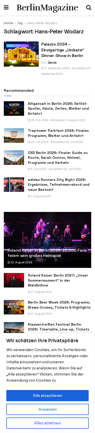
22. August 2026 (21, 262)
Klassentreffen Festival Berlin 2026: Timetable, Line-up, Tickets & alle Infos (58, 329)
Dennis (52, 62)
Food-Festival (18, 46)
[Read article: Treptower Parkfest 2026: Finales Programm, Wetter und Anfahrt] (14, 135)
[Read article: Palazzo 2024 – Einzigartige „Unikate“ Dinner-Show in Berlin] (21, 54)
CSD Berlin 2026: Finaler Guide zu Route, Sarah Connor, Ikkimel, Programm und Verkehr (58, 157)
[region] (47, 383)
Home (8, 23)
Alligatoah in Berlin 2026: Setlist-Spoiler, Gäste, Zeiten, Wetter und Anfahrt (58, 108)
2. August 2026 (40, 196)
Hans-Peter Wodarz (42, 23)
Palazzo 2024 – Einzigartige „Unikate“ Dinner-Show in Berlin (62, 49)
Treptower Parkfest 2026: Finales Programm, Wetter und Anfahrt (58, 133)
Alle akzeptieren (47, 395)
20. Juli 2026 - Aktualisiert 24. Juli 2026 (56, 142)
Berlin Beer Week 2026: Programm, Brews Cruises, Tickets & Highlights (59, 305)
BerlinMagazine (47, 7)
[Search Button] (88, 7)
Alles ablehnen (47, 423)
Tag (20, 23)
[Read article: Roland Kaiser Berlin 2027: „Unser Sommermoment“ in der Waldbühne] (14, 280)
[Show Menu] (6, 7)
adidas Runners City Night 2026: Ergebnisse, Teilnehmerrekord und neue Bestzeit (58, 184)
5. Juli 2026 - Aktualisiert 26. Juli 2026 (55, 169)
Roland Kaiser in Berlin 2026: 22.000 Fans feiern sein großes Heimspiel (47, 253)
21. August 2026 (41, 292)
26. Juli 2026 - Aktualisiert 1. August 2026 (57, 120)
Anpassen (48, 409)
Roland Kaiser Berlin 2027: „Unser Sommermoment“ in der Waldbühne (58, 280)
